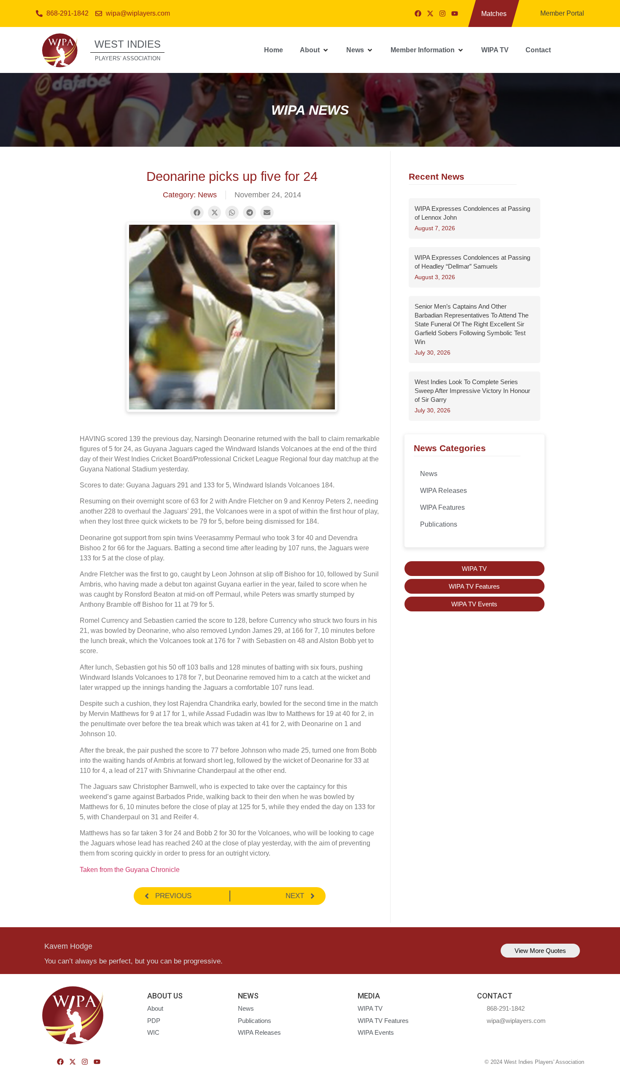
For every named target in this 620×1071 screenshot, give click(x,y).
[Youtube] (455, 13)
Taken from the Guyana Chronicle (130, 869)
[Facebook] (418, 13)
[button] (315, 50)
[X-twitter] (430, 13)
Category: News (190, 195)
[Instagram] (442, 13)
